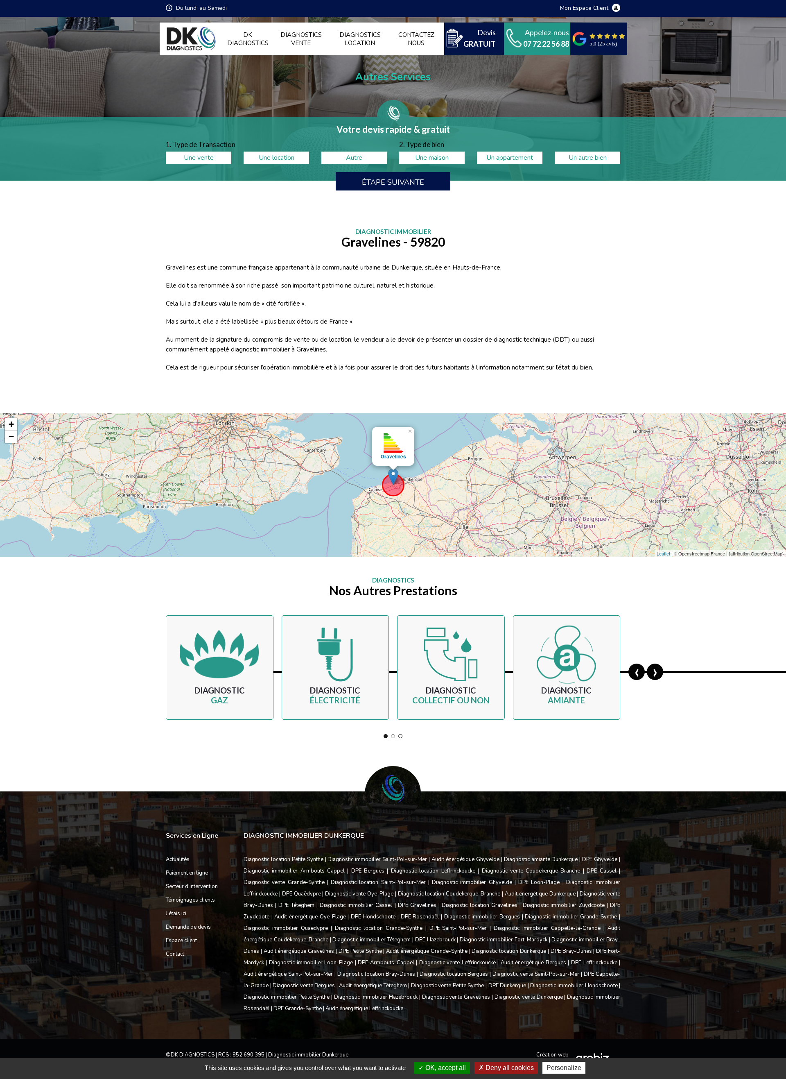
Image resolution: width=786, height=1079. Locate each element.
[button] (385, 736)
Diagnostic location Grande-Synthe (378, 928)
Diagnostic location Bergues (454, 974)
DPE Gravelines (417, 905)
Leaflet (663, 553)
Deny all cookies (509, 1067)
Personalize (564, 1067)
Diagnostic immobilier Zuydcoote (563, 905)
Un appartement (509, 157)
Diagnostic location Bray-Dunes (376, 974)
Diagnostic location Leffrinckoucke (433, 871)
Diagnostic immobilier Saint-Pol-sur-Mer (377, 859)
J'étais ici (176, 913)
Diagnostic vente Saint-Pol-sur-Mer (535, 974)
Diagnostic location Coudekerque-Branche (449, 894)
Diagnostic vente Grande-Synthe (284, 882)
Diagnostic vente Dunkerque (529, 997)
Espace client (181, 940)
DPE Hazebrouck (435, 939)
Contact (175, 954)
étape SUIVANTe (393, 182)
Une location (276, 157)
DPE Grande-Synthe (297, 1008)
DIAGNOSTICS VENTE (301, 39)
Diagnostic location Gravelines (479, 905)
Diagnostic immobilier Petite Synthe (287, 997)
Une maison (432, 157)
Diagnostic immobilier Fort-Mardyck (503, 939)
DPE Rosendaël (420, 916)
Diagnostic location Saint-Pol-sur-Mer (378, 882)
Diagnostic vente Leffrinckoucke (457, 962)
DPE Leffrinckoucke (594, 962)
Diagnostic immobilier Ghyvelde (472, 882)
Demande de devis (188, 927)
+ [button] (11, 424)
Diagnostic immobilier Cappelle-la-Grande (547, 928)
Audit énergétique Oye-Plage (310, 916)
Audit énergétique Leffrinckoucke (364, 1008)
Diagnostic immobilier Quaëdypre (286, 928)
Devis (479, 38)
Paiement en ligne (187, 873)
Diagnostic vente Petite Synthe (447, 985)
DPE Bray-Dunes (571, 951)
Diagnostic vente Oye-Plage (359, 894)
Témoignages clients (190, 900)
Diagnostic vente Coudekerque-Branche (531, 871)
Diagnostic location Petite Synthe (283, 859)
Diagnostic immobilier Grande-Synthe (571, 916)
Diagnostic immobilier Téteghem (371, 939)
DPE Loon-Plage (539, 882)
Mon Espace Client (585, 8)
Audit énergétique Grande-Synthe (427, 951)
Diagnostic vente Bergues (304, 985)
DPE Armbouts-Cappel (386, 962)
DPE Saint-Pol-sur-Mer (458, 928)
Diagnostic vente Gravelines (456, 997)
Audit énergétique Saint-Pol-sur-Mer (288, 974)
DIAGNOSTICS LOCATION (360, 39)
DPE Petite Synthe (360, 951)
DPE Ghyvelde (599, 859)
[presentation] (636, 672)
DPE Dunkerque (507, 985)
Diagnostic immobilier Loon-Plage (311, 962)
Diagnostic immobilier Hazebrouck (376, 997)
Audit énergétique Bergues (533, 962)
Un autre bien (588, 157)
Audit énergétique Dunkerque (540, 894)
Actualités (178, 859)
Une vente (199, 157)
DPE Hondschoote (373, 916)
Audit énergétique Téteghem (373, 985)
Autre (354, 157)
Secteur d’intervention (192, 886)
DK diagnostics (248, 39)
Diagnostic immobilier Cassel (356, 905)
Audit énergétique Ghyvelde (465, 859)
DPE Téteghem (296, 905)
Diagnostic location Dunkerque (509, 951)
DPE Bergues (367, 871)
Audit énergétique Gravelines (299, 951)
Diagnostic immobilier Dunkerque (308, 1055)
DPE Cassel (601, 871)
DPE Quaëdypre (301, 894)
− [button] (11, 436)
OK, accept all (445, 1067)
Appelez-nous (546, 38)
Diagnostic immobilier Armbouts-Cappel (294, 871)
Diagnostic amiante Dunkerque (541, 859)
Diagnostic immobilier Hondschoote (573, 985)
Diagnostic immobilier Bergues (482, 916)
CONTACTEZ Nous (416, 39)
